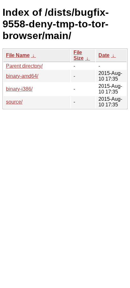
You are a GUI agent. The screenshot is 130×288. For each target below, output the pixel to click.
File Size (79, 55)
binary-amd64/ (22, 76)
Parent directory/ (24, 66)
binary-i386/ (19, 89)
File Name (18, 55)
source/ (14, 101)
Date (103, 55)
